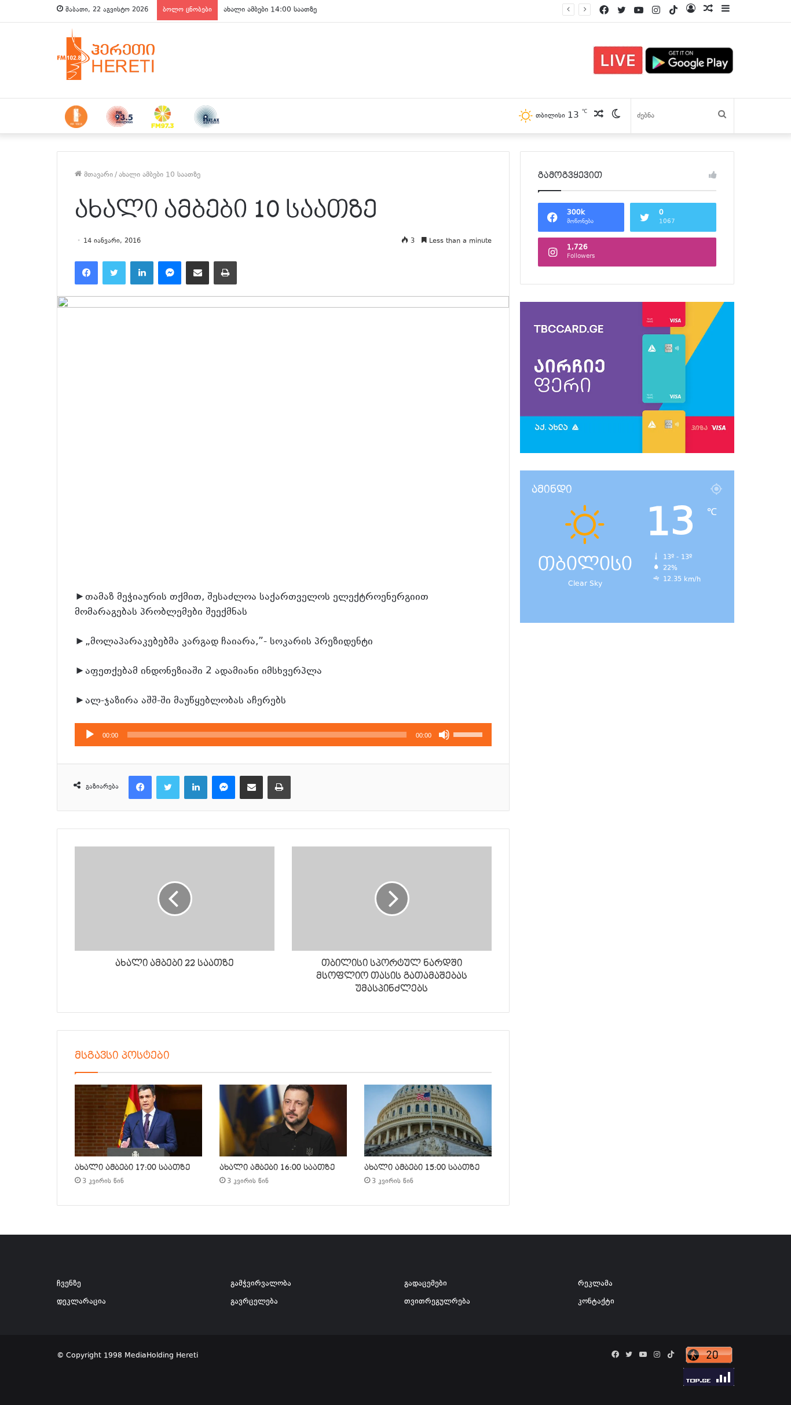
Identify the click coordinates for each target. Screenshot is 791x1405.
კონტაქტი (596, 1302)
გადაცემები (425, 1284)
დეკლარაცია (81, 1302)
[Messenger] (169, 272)
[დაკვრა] (90, 734)
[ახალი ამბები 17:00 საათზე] (138, 1120)
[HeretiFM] (120, 54)
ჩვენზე (69, 1284)
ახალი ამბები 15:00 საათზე (421, 1167)
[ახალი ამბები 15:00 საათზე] (428, 1120)
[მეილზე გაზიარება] (197, 272)
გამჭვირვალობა (260, 1284)
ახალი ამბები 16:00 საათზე (277, 1167)
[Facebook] (86, 272)
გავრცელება (254, 1302)
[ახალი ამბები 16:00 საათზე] (283, 1120)
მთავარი (97, 175)
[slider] (469, 733)
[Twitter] (114, 272)
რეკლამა (595, 1284)
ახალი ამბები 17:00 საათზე (132, 1167)
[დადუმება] (444, 734)
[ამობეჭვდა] (225, 272)
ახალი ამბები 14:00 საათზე (270, 10)
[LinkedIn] (141, 272)
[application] (283, 734)
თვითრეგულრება (437, 1302)
